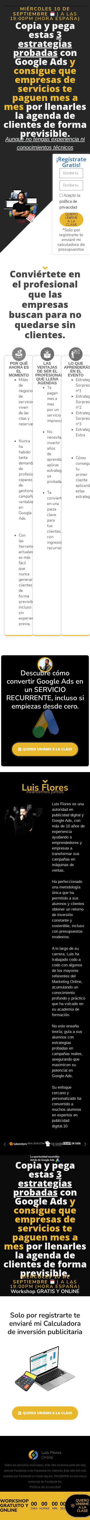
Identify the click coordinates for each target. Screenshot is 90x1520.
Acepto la (70, 201)
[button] (4, 1144)
